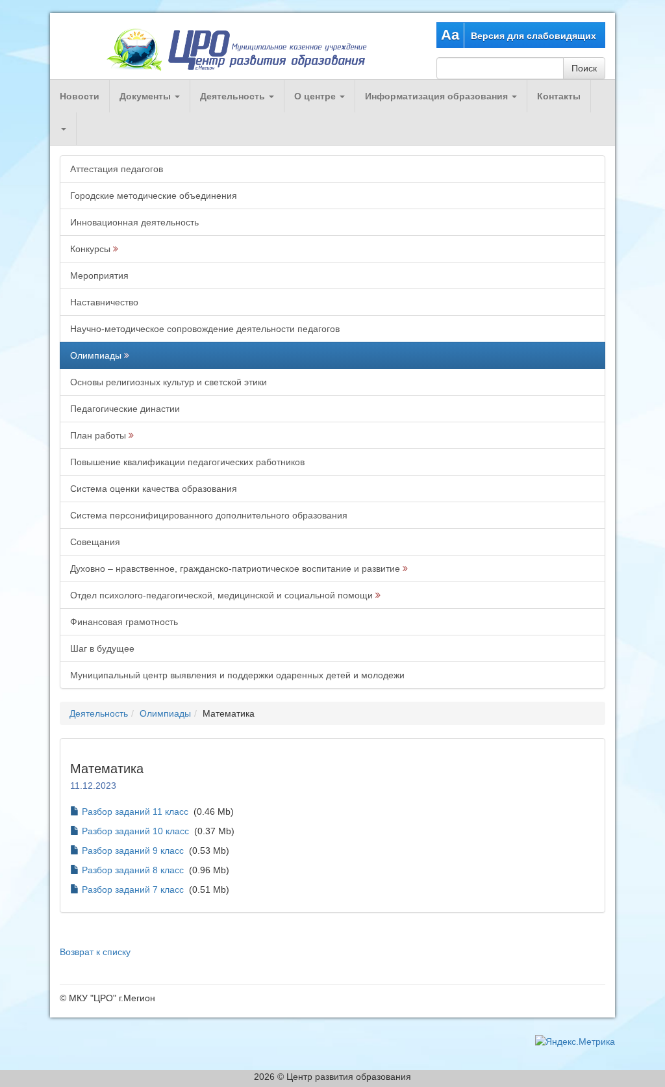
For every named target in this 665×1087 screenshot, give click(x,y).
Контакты (559, 96)
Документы (146, 96)
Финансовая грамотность (124, 622)
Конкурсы (90, 249)
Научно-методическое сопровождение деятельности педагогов (205, 329)
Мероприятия (99, 275)
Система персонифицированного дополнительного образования (208, 515)
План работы (98, 435)
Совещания (95, 542)
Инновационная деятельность (134, 222)
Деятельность (234, 96)
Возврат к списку (95, 952)
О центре (316, 96)
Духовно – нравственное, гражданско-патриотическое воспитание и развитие (235, 568)
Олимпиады (95, 355)
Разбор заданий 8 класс (133, 870)
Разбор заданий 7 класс (133, 889)
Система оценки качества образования (153, 488)
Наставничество (104, 302)
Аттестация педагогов (116, 169)
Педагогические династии (125, 408)
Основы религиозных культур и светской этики (168, 382)
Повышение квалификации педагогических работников (187, 462)
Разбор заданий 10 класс (135, 831)
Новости (79, 96)
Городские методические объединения (153, 195)
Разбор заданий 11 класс (135, 811)
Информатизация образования (437, 96)
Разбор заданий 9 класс (133, 850)
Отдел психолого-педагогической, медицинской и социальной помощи (221, 595)
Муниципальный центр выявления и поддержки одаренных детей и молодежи (237, 675)
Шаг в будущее (102, 648)
